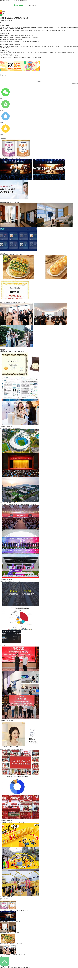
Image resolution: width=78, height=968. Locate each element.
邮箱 (26, 0)
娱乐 (5, 0)
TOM (1, 138)
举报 (1, 74)
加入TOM (9, 966)
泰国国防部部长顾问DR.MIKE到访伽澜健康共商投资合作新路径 (12, 645)
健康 (18, 0)
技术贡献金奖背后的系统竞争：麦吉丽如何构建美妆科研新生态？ (12, 351)
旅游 (9, 0)
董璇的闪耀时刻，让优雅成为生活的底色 (10, 746)
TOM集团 (2, 966)
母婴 (12, 0)
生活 (10, 0)
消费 (20, 0)
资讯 (3, 0)
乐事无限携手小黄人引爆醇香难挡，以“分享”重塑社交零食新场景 (12, 822)
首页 (1, 0)
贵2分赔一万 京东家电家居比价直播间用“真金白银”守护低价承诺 (12, 749)
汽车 (22, 0)
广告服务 (5, 966)
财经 (16, 0)
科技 (24, 0)
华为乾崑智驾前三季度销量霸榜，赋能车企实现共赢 (10, 581)
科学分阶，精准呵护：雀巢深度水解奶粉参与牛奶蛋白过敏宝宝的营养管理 (14, 136)
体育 (7, 0)
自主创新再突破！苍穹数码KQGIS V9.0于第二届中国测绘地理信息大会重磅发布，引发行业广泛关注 (19, 504)
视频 (14, 0)
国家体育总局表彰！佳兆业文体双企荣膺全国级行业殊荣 (10, 428)
